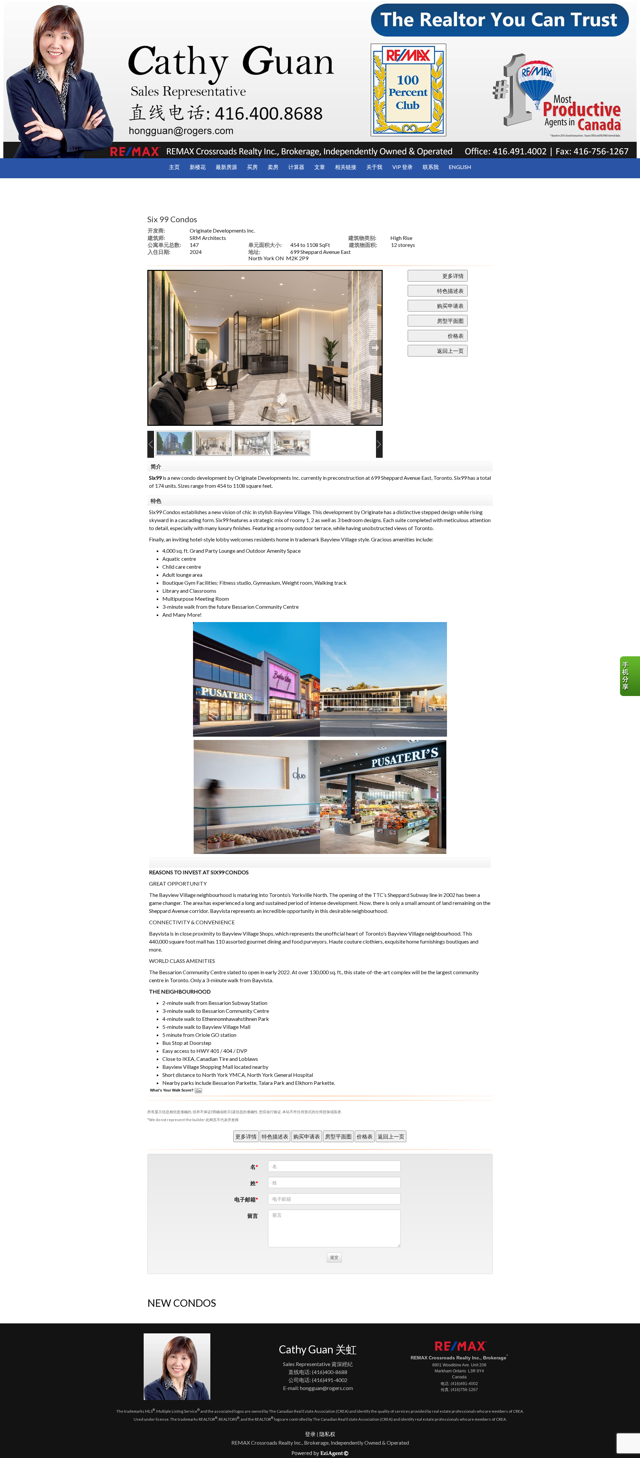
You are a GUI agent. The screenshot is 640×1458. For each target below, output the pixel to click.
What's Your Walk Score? (172, 1090)
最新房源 (226, 167)
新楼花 (198, 167)
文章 (319, 167)
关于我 (374, 167)
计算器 (296, 167)
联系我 (431, 167)
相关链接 (345, 167)
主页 (174, 167)
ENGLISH (460, 167)
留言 (252, 1215)
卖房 (273, 167)
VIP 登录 (402, 167)
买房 (252, 167)
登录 (310, 1434)
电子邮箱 (245, 1199)
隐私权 (327, 1434)
